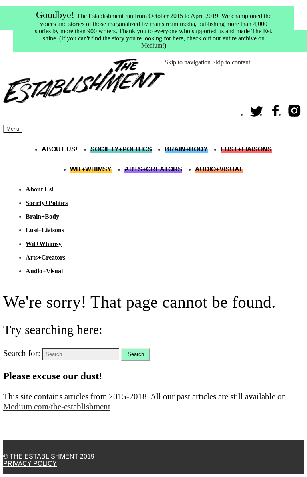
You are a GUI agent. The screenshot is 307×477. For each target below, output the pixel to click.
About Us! (60, 149)
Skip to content (231, 62)
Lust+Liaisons (246, 149)
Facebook (276, 108)
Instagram (295, 108)
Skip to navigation (188, 62)
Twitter (257, 108)
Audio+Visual (219, 169)
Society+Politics (121, 149)
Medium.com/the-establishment (56, 406)
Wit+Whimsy (91, 169)
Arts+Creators (153, 169)
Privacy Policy (30, 463)
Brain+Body (186, 149)
